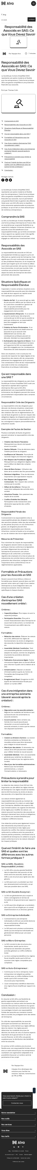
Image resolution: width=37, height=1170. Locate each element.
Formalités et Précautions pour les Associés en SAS (16, 138)
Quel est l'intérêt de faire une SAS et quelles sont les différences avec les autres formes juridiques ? (17, 164)
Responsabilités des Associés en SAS (17, 125)
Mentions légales (28, 1154)
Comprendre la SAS (11, 121)
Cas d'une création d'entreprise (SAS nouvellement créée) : (17, 144)
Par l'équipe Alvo (15, 54)
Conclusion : (8, 170)
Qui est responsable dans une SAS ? (17, 134)
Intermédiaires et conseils (18, 1151)
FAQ (17, 1154)
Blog (10, 1151)
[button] (33, 3)
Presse (26, 1151)
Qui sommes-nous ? (9, 1154)
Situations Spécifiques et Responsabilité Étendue (18, 129)
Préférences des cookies (18, 1161)
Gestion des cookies (25, 1158)
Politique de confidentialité (13, 1158)
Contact (21, 1154)
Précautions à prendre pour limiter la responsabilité (17, 158)
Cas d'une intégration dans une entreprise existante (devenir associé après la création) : (19, 151)
